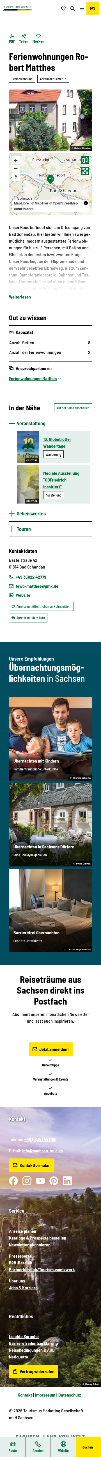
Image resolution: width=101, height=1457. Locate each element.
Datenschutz (69, 1394)
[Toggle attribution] (85, 203)
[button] (89, 1434)
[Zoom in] (16, 160)
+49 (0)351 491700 (40, 1139)
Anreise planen (22, 1231)
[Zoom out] (16, 168)
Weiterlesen (20, 296)
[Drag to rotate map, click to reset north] (16, 177)
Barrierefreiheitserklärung (33, 1343)
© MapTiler (40, 203)
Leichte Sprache (24, 1336)
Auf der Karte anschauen (73, 408)
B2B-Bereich (20, 1262)
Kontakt (25, 1394)
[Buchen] (92, 8)
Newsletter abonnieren (29, 1244)
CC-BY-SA (32, 460)
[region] (50, 184)
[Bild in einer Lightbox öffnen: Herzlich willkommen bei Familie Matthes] (50, 120)
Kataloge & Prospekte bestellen (37, 1237)
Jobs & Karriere (23, 1287)
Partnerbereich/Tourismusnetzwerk (42, 1269)
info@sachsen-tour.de (42, 1150)
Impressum (45, 1394)
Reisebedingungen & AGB (32, 1350)
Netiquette (18, 1356)
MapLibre (21, 203)
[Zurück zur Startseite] (17, 8)
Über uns (17, 1280)
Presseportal (21, 1255)
